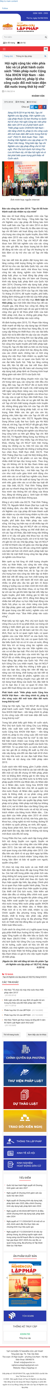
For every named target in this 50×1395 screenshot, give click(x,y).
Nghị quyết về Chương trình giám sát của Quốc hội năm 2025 (24, 1194)
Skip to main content (9, 1)
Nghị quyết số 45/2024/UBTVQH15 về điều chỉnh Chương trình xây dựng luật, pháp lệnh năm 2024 (25, 1214)
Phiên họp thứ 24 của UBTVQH (17, 1015)
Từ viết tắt (9, 102)
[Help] (2, 5)
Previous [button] (7, 1277)
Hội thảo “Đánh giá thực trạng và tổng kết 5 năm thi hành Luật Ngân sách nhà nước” (24, 1021)
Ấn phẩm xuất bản (25, 1256)
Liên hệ (22, 43)
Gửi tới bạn (32, 102)
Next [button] (42, 1277)
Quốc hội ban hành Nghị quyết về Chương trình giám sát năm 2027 (24, 1186)
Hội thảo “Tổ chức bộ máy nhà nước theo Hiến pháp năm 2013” (24, 991)
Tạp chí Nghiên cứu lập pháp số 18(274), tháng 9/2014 (24, 977)
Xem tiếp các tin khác (37, 1035)
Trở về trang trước (11, 1035)
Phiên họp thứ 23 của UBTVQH (17, 1010)
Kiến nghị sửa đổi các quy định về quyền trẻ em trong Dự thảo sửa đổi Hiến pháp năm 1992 (24, 1001)
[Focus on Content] (10, 9)
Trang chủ (8, 56)
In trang (21, 102)
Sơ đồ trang (10, 43)
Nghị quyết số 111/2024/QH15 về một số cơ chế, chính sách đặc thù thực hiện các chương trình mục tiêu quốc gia (26, 1224)
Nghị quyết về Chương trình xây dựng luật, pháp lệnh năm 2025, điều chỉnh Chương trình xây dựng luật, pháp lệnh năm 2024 (24, 1203)
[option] (25, 1284)
